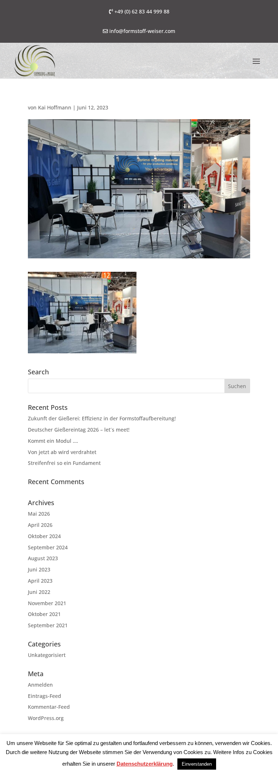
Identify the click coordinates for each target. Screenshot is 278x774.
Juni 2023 (39, 569)
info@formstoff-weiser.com (142, 31)
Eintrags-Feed (44, 695)
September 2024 (48, 547)
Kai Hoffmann (54, 107)
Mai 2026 (39, 513)
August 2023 (43, 558)
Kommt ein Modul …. (53, 440)
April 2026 (40, 524)
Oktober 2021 (44, 614)
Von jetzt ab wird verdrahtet (62, 452)
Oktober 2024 (44, 536)
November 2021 (47, 603)
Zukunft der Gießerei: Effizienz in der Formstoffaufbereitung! (102, 418)
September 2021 (48, 625)
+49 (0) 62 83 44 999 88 (141, 11)
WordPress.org (46, 718)
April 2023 (40, 580)
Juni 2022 (39, 591)
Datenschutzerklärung (145, 764)
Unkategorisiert (47, 655)
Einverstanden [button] (197, 764)
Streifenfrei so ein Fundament (64, 462)
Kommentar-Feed (49, 706)
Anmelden (40, 684)
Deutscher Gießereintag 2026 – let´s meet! (79, 429)
